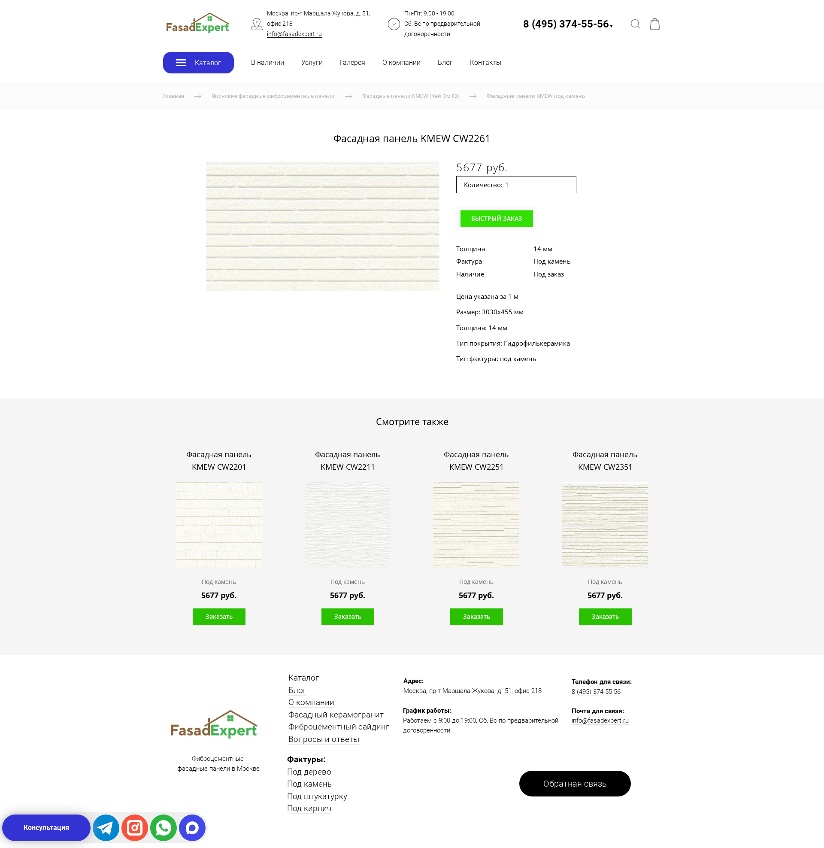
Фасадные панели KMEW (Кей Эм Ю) (410, 96)
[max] (192, 828)
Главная (173, 96)
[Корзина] (655, 24)
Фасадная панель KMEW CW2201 (218, 460)
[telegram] (106, 828)
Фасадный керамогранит (336, 715)
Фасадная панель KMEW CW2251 (476, 460)
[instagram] (134, 828)
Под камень (309, 784)
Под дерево (309, 772)
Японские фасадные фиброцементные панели (273, 96)
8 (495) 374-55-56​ (568, 24)
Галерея (352, 62)
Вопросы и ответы (323, 739)
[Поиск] (635, 24)
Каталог (303, 678)
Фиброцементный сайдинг (338, 727)
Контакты (485, 62)
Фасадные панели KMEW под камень (536, 96)
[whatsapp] (163, 828)
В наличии (267, 62)
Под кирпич (309, 808)
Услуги (312, 62)
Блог (445, 62)
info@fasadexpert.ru (294, 33)
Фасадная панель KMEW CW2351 (605, 460)
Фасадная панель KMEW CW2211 (347, 460)
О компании (401, 62)
